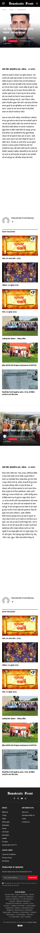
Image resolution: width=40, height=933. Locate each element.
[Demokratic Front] (21, 3)
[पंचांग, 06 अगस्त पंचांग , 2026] (20, 246)
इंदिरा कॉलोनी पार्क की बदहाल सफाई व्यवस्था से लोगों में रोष (19, 365)
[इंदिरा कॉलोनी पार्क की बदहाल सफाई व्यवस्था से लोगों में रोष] (20, 353)
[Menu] (3, 3)
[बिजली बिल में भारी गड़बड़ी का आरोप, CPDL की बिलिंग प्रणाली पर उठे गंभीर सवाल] (20, 379)
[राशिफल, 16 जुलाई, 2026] (20, 272)
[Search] (37, 3)
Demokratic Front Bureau (17, 38)
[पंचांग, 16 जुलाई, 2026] (20, 299)
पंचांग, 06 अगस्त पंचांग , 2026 (11, 258)
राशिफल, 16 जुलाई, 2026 (10, 285)
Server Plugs (32, 922)
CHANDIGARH (13, 41)
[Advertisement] (20, 185)
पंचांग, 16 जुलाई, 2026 (9, 312)
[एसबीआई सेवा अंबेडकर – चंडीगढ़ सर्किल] (20, 326)
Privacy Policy (6, 885)
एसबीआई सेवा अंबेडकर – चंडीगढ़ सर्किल (14, 339)
